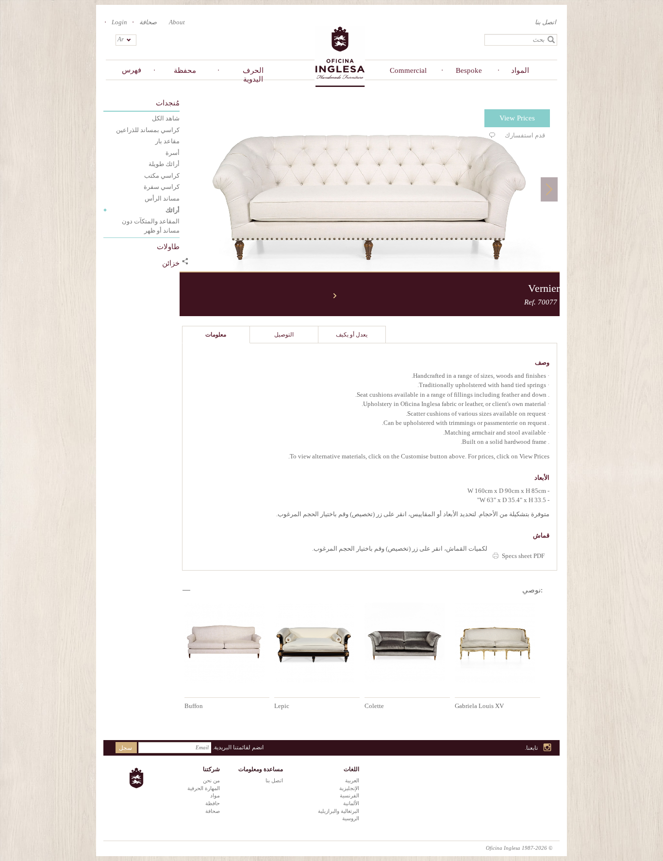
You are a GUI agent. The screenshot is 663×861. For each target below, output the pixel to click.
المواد (520, 70)
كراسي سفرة (162, 186)
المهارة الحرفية (203, 788)
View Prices (517, 118)
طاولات (168, 247)
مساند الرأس (162, 198)
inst (547, 748)
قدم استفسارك (525, 135)
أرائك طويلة (164, 164)
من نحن (211, 780)
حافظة (212, 803)
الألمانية (351, 803)
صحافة (148, 22)
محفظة (185, 70)
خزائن (171, 263)
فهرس (131, 70)
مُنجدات (168, 103)
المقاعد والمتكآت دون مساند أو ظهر (151, 226)
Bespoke (469, 70)
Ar (120, 39)
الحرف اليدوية (253, 75)
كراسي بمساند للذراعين (148, 130)
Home (340, 56)
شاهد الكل (166, 118)
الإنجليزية (349, 788)
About (177, 22)
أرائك (173, 210)
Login (119, 22)
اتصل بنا (545, 22)
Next (549, 189)
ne (334, 295)
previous (184, 295)
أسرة (173, 152)
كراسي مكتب (162, 175)
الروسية (350, 818)
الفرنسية (349, 795)
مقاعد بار (167, 141)
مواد (215, 795)
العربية (352, 780)
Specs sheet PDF (523, 555)
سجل (125, 747)
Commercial (408, 70)
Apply (551, 40)
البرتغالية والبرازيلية (338, 811)
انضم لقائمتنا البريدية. (238, 747)
